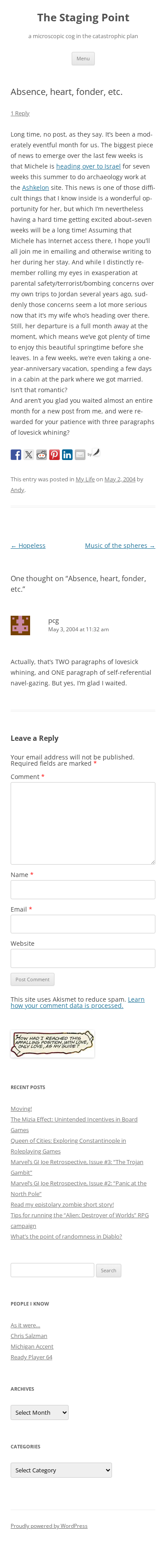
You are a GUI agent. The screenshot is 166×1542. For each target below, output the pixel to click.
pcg (53, 620)
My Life (85, 479)
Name (22, 874)
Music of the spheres (120, 545)
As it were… (25, 1325)
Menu (83, 58)
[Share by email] (80, 454)
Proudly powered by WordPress (49, 1526)
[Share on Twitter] (28, 454)
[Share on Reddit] (41, 454)
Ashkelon (35, 187)
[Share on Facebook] (16, 454)
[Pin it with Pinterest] (54, 454)
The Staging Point (83, 17)
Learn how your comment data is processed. (78, 1002)
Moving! (21, 1109)
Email (21, 909)
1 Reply (20, 113)
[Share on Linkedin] (67, 454)
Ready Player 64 (31, 1357)
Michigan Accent (32, 1346)
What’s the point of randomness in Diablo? (66, 1236)
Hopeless (28, 545)
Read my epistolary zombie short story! (62, 1204)
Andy (17, 490)
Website (23, 943)
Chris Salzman (29, 1336)
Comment (28, 776)
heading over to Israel (88, 166)
